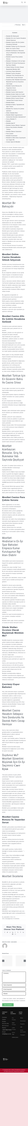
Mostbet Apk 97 (10, 123)
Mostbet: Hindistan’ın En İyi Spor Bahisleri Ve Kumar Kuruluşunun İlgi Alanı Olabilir (15, 63)
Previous (18, 24)
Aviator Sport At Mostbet (13, 142)
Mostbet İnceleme (11, 90)
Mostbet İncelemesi (11, 135)
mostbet (4, 482)
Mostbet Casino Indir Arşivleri (14, 92)
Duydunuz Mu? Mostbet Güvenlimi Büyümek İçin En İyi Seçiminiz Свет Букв (16, 81)
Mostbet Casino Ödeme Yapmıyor (15, 125)
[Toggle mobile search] (22, 2)
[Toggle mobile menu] (25, 2)
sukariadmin (7, 917)
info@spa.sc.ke (6, 1034)
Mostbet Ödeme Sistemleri (13, 131)
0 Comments (16, 918)
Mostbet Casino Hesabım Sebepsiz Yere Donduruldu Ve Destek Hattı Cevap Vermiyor (15, 75)
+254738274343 (6, 1029)
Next (23, 24)
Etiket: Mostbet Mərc (12, 112)
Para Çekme (9, 133)
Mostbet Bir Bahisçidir (12, 36)
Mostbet (8, 121)
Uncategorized (8, 918)
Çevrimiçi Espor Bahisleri (13, 71)
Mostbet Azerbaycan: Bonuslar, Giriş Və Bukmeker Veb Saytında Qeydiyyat (15, 52)
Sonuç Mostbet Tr (11, 119)
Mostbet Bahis (10, 102)
